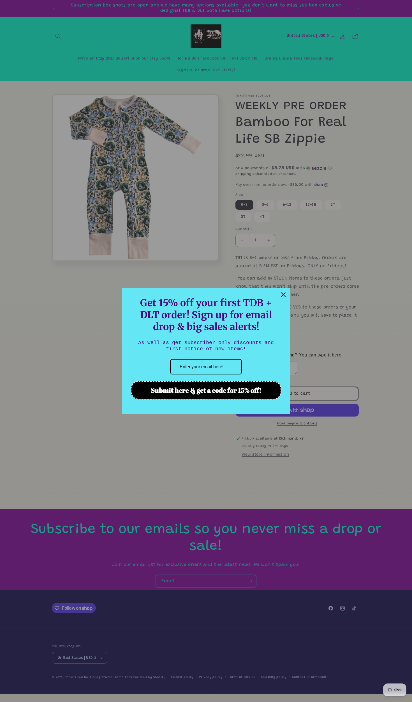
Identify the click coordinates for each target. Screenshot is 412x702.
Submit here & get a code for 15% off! (206, 390)
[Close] (283, 294)
